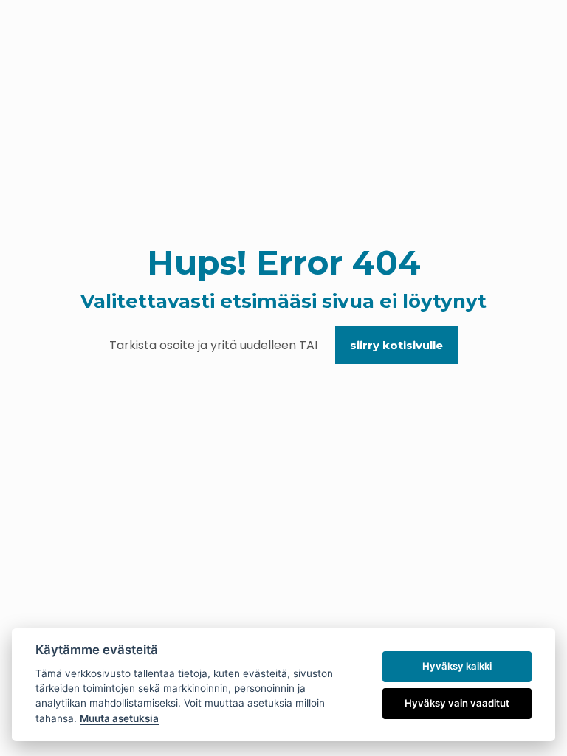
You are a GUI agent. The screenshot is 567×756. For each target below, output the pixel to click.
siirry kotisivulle (396, 345)
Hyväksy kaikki (457, 666)
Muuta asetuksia (119, 718)
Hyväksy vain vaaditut (457, 703)
